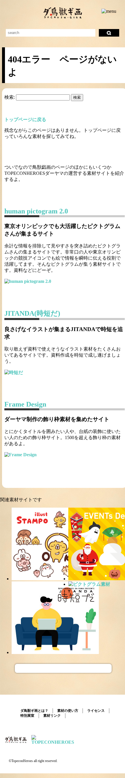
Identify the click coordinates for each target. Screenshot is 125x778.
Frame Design (25, 404)
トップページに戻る (25, 119)
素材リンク (52, 716)
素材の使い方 (67, 711)
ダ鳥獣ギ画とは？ (34, 711)
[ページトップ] (63, 668)
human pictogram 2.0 (36, 211)
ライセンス (96, 711)
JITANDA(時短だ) (32, 313)
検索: (9, 97)
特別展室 (27, 716)
